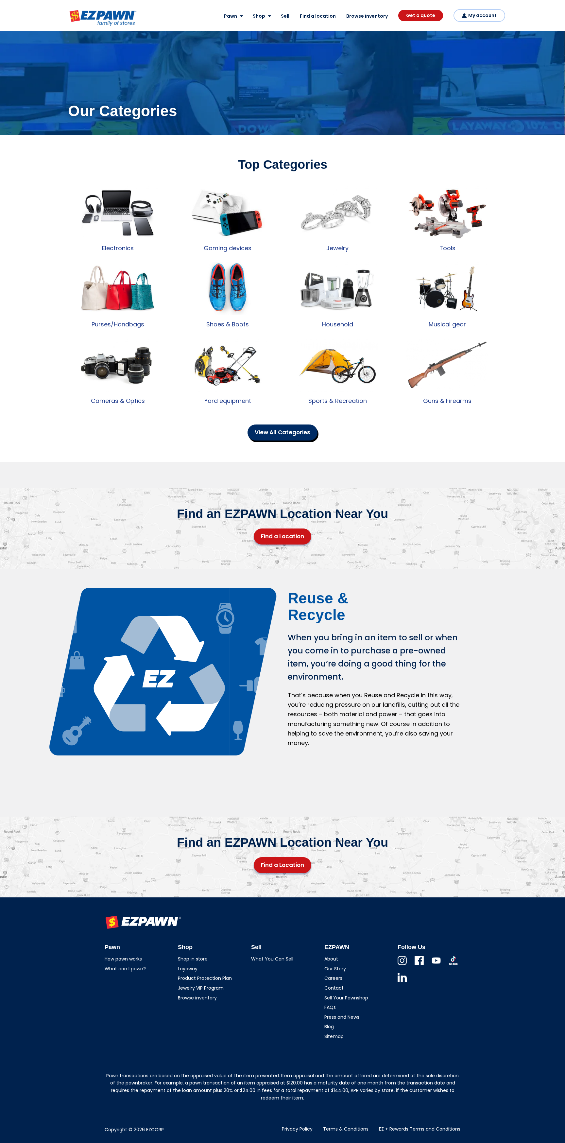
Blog (329, 1026)
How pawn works (123, 959)
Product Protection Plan (205, 978)
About (331, 959)
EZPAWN (79, 26)
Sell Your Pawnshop (346, 998)
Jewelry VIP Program (201, 988)
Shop (259, 16)
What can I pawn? (125, 968)
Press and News (341, 1017)
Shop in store (193, 959)
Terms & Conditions (345, 1129)
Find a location (318, 16)
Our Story (335, 968)
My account (482, 15)
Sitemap (334, 1036)
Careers (333, 978)
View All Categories (282, 432)
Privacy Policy (297, 1129)
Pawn (230, 16)
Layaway (187, 968)
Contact (334, 988)
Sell (285, 16)
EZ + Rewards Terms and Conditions (419, 1129)
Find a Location (282, 536)
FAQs (330, 1007)
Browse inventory (367, 16)
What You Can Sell (272, 959)
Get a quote (420, 15)
